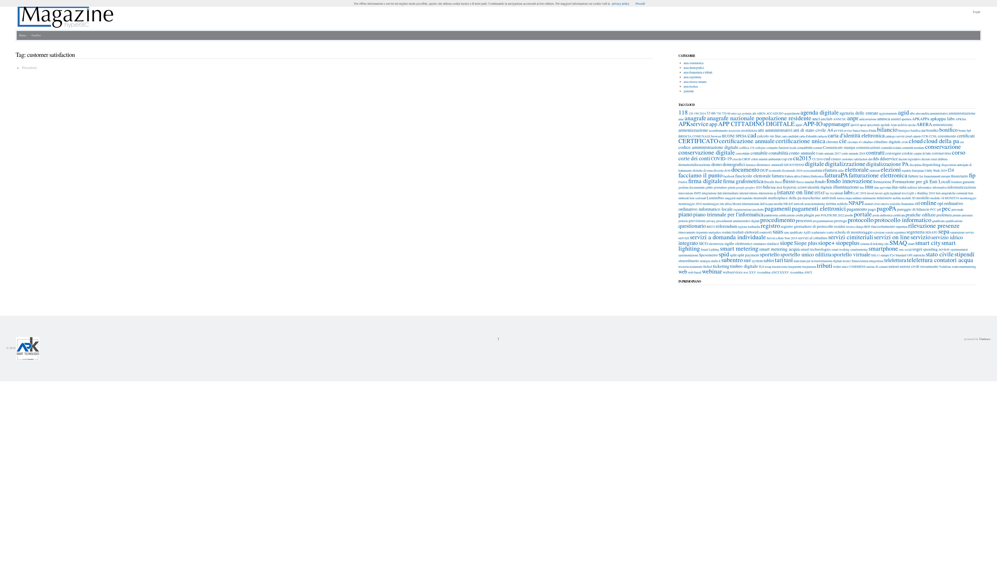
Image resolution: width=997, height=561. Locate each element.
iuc (827, 193)
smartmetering (859, 249)
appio (799, 125)
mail (739, 198)
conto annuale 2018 (853, 153)
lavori (870, 193)
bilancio (887, 129)
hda (766, 187)
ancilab (826, 118)
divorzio (718, 170)
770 (724, 113)
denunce (751, 165)
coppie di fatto (922, 153)
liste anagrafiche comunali (951, 193)
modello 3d (937, 198)
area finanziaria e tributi (698, 72)
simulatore (759, 244)
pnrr (817, 215)
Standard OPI (903, 255)
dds (876, 158)
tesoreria (683, 266)
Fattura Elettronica (812, 176)
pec (946, 208)
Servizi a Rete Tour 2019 (782, 238)
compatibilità (804, 147)
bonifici (932, 130)
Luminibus (715, 197)
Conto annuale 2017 (828, 153)
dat (870, 159)
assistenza (749, 130)
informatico (925, 187)
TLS (761, 266)
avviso (848, 130)
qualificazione (954, 221)
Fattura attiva (792, 176)
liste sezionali (698, 198)
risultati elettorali (745, 232)
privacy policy (620, 3)
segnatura (900, 232)
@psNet (36, 35)
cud (827, 158)
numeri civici (872, 204)
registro (770, 225)
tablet (769, 260)
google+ (750, 187)
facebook (729, 176)
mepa (848, 198)
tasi (788, 260)
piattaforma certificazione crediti (783, 215)
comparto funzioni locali (781, 147)
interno (753, 193)
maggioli (730, 198)
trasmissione (779, 266)
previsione (697, 220)
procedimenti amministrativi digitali (737, 221)
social (908, 249)
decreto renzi (929, 159)
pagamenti (778, 208)
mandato (747, 198)
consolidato (743, 153)
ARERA (924, 124)
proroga (840, 220)
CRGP (746, 159)
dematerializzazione (694, 164)
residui (839, 226)
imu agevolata (882, 187)
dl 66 (727, 170)
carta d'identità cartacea (813, 136)
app (713, 124)
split (733, 254)
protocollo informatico (902, 220)
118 (683, 112)
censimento (947, 135)
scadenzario (818, 232)
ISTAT (819, 192)
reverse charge (855, 226)
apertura (906, 119)
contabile (759, 153)
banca (856, 130)
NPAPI (856, 202)
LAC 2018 (859, 193)
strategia (705, 261)
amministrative (939, 113)
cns (962, 142)
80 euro (732, 113)
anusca (883, 118)
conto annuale (802, 153)
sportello (770, 254)
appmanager (836, 124)
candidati (792, 136)
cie (843, 141)
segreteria (915, 232)
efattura (830, 170)
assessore (734, 130)
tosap (768, 266)
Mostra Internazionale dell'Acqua (752, 204)
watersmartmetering (964, 266)
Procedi (640, 3)
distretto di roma (703, 170)
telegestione (876, 261)
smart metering (739, 248)
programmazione (823, 221)
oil (917, 203)
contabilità (778, 153)
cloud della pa (941, 141)
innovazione (685, 193)
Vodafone (945, 266)
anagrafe (695, 118)
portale (863, 214)
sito (886, 244)
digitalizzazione (845, 163)
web (682, 271)
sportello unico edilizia (805, 254)
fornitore (956, 182)
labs (848, 192)
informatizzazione (961, 187)
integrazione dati (712, 193)
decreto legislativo (910, 159)
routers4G (765, 232)
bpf (969, 130)
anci (816, 118)
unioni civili (909, 266)
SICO (703, 243)
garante (969, 181)
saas (778, 231)
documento (745, 169)
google (740, 187)
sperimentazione (688, 255)
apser (863, 125)
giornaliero (720, 187)
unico (845, 266)
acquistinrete (792, 113)
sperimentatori (959, 249)
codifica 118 (746, 147)
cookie (907, 153)
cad (751, 135)
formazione (882, 181)
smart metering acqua (779, 249)
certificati (966, 135)
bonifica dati (918, 130)
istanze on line (795, 192)
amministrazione (962, 113)
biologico (904, 130)
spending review (936, 249)
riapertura (901, 226)
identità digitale (819, 187)
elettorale (857, 169)
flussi (778, 182)
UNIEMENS (857, 266)
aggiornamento (888, 113)
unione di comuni (877, 266)
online (929, 202)
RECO (711, 226)
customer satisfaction (854, 159)
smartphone (883, 248)
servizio (921, 237)
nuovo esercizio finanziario (897, 204)
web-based (694, 272)
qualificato (938, 221)
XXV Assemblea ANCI (764, 272)
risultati (726, 232)
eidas (841, 170)
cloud (916, 141)
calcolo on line (769, 135)
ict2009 (802, 187)
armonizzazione (693, 130)
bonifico (948, 129)
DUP (764, 170)
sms (901, 249)
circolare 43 (854, 142)
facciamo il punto (700, 175)
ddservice (889, 158)
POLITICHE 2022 (832, 215)
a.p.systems (744, 113)
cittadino (868, 142)
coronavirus (941, 153)
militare (857, 198)
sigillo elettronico (738, 243)
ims (862, 187)
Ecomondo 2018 (792, 170)
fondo (820, 181)
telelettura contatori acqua (940, 260)
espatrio (906, 170)
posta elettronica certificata (889, 215)
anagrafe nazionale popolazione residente (759, 118)
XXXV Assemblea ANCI (796, 272)
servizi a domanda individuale (728, 237)
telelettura (895, 260)
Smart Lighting (710, 249)
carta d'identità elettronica (856, 135)
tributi (824, 265)
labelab (838, 193)
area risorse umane (695, 81)
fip (972, 175)
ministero (884, 197)
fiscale (769, 181)
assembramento (718, 130)
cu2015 (802, 158)
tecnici (847, 261)
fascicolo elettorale (753, 175)
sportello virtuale (851, 254)
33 (708, 113)
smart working (841, 249)
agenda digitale (819, 112)
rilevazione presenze (934, 225)
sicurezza (716, 243)
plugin (809, 214)
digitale (814, 163)
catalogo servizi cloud (898, 136)
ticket (707, 266)
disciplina (915, 165)
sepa (943, 231)
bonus (962, 130)
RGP (867, 226)
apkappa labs (942, 118)
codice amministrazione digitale (708, 147)
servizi (683, 237)
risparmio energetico (708, 232)
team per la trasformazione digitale (821, 261)
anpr (852, 118)
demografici (734, 164)
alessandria (922, 113)
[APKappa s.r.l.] (27, 348)
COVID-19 (721, 158)
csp (784, 158)
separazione (957, 232)
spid (724, 254)
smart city (928, 242)
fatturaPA (836, 175)
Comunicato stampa (839, 147)
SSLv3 (875, 255)
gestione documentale (691, 187)
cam (784, 136)
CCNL (933, 136)
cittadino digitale (887, 141)
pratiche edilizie (921, 214)
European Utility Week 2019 (929, 170)
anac (681, 119)
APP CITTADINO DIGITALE (756, 123)
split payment (748, 254)
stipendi (964, 254)
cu (790, 158)
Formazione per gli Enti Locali (921, 181)
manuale (760, 197)
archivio (902, 125)
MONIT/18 (952, 198)
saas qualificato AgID (797, 232)
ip (775, 193)
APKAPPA (920, 118)
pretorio (683, 221)
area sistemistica (693, 63)
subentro (732, 260)
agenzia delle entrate (859, 113)
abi (754, 113)
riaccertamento (883, 226)
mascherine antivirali (819, 197)
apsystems (873, 125)
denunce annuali (770, 164)
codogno (760, 147)
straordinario (688, 260)
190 (696, 113)
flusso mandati (805, 182)
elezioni (891, 169)
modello (922, 197)
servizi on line (892, 237)
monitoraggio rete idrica (717, 204)
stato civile (940, 254)
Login (976, 12)
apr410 (855, 125)
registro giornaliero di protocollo (807, 226)
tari (779, 260)
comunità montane (913, 147)
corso (958, 152)
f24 (951, 170)
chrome (832, 141)
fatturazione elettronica (878, 175)
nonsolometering (815, 204)
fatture (913, 175)
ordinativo (953, 203)
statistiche (919, 255)
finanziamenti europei (937, 176)
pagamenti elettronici (819, 208)
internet (744, 193)
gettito (709, 187)
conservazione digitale (706, 152)
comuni (817, 147)
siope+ (826, 242)
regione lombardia (749, 226)
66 (713, 113)
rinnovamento (686, 232)
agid (903, 112)
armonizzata (943, 124)
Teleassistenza (859, 261)
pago (872, 209)
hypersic (790, 187)
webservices (733, 272)
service (969, 232)
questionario (692, 225)
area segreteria (692, 77)
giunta (731, 187)
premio (957, 215)
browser (716, 136)
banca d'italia (868, 130)
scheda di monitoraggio (853, 232)
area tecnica (691, 86)
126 (691, 113)
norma (831, 203)
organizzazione (742, 209)
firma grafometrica (743, 181)
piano (685, 214)
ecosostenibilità (812, 170)
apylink (885, 125)
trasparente (794, 266)
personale (957, 209)
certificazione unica (800, 141)
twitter (837, 266)
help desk (776, 187)
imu (869, 186)
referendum (726, 226)
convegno (893, 153)
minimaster (869, 198)
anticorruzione (868, 119)
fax (921, 176)
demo (716, 164)
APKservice (693, 123)
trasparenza (809, 266)
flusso (789, 181)
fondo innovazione (849, 181)
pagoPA (886, 208)
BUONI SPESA (734, 135)
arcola (911, 125)
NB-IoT (788, 204)
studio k (715, 261)
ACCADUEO (775, 113)
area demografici (694, 67)
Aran (894, 125)
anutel (896, 118)
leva (904, 193)
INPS (697, 193)
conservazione (943, 146)
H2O (759, 187)
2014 (702, 113)
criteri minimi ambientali (766, 159)
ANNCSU (839, 119)
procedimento (777, 220)
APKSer (960, 119)
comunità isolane (891, 147)
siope (786, 242)
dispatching (931, 164)
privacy (711, 221)
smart (911, 244)
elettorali (875, 170)
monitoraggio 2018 (690, 204)
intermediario (731, 193)
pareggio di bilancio (913, 209)
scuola (889, 232)
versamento (929, 266)
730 (718, 113)
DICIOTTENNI (794, 165)
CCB (925, 136)
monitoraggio (968, 198)
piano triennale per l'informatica (728, 214)
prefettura (944, 214)
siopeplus (847, 242)
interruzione (766, 193)
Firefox (683, 182)
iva (832, 193)
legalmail (895, 193)
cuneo (836, 158)
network (799, 204)
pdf (939, 209)
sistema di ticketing (872, 244)
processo (804, 220)
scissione (879, 232)
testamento (696, 266)
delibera (942, 159)
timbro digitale (744, 266)
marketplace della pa (784, 197)
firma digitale (705, 181)
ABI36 (761, 113)
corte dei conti (694, 158)
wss (745, 272)
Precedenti (29, 67)
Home (22, 35)
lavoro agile (882, 193)
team (796, 261)
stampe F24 (887, 255)
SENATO (931, 232)
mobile (897, 198)
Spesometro (708, 254)
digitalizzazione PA (887, 164)
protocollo (861, 220)
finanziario (959, 175)
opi (940, 203)
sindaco (773, 243)
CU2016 (817, 159)
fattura (778, 175)
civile (904, 142)
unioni (893, 266)
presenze (967, 215)
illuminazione (846, 187)
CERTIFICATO (698, 141)
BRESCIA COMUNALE (694, 136)
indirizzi (912, 187)
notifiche (842, 204)
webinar (712, 271)
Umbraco (985, 339)
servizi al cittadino (812, 237)
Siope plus (805, 242)
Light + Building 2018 (921, 193)
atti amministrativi (775, 130)
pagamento (857, 209)
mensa (841, 198)
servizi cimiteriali (850, 237)
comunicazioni (868, 147)
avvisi (838, 130)
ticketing (721, 266)
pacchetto (758, 209)
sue (747, 260)
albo (912, 113)
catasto (917, 136)
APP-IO (813, 123)
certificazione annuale (747, 141)
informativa (940, 187)
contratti (875, 152)
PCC (933, 209)
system (757, 260)
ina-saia (899, 187)
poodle (849, 215)
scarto (830, 232)
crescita (737, 159)
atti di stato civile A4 (813, 130)
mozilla (778, 204)
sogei (917, 249)
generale (689, 91)
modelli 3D (908, 198)
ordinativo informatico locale (705, 209)
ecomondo (775, 170)
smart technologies (815, 249)
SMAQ (898, 242)
